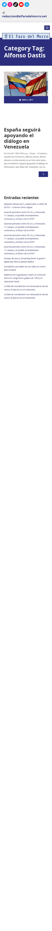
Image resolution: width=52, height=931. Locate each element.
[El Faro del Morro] (26, 36)
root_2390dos (27, 107)
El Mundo (27, 114)
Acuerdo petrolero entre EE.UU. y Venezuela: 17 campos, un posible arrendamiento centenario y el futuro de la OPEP (24, 215)
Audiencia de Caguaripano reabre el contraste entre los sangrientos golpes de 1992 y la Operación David (25, 278)
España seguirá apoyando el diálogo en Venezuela (22, 138)
